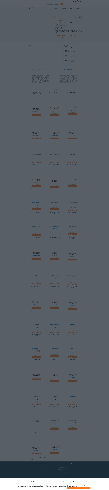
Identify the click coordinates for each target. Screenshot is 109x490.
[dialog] (54, 484)
